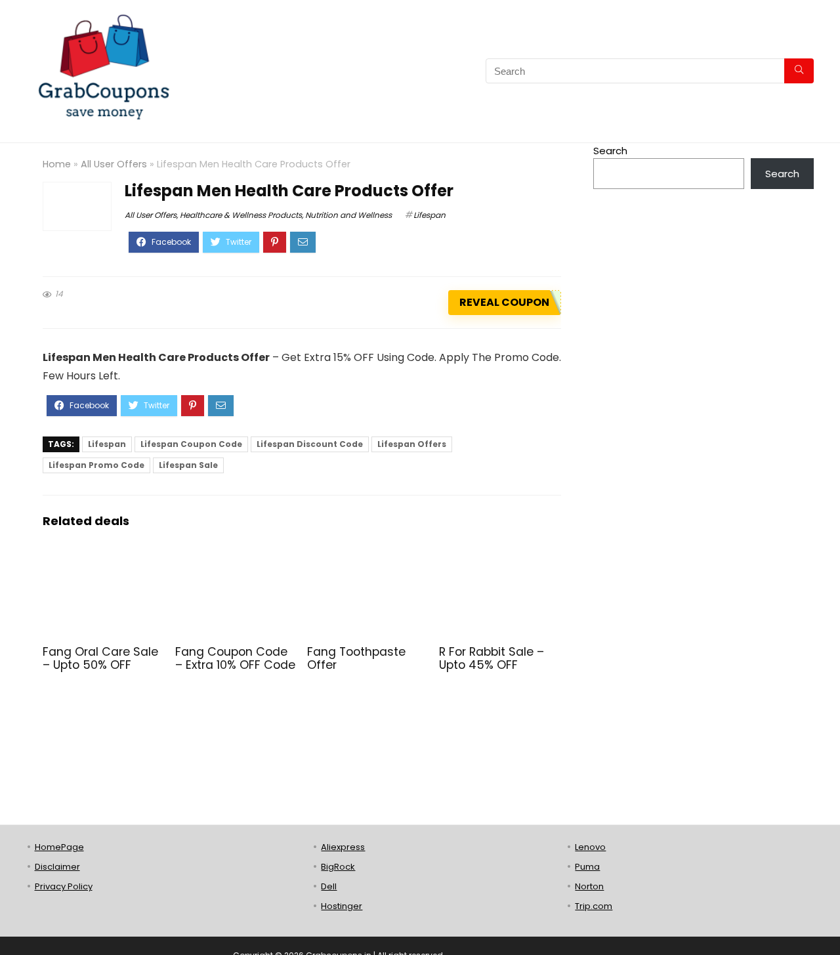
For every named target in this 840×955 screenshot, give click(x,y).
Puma (587, 866)
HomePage (59, 847)
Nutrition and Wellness (348, 215)
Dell (329, 886)
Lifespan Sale (188, 465)
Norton (589, 886)
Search (610, 151)
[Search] (799, 70)
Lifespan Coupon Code (191, 444)
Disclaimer (57, 866)
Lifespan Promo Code (96, 465)
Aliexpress (343, 847)
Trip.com (593, 906)
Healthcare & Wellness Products (241, 215)
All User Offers (114, 164)
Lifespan (429, 215)
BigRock (338, 866)
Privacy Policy (64, 886)
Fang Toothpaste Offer (356, 658)
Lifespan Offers (411, 444)
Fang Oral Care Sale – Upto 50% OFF (100, 658)
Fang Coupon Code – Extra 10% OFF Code (235, 658)
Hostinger (341, 906)
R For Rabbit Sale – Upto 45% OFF (491, 658)
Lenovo (590, 847)
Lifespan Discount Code (310, 444)
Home (57, 164)
